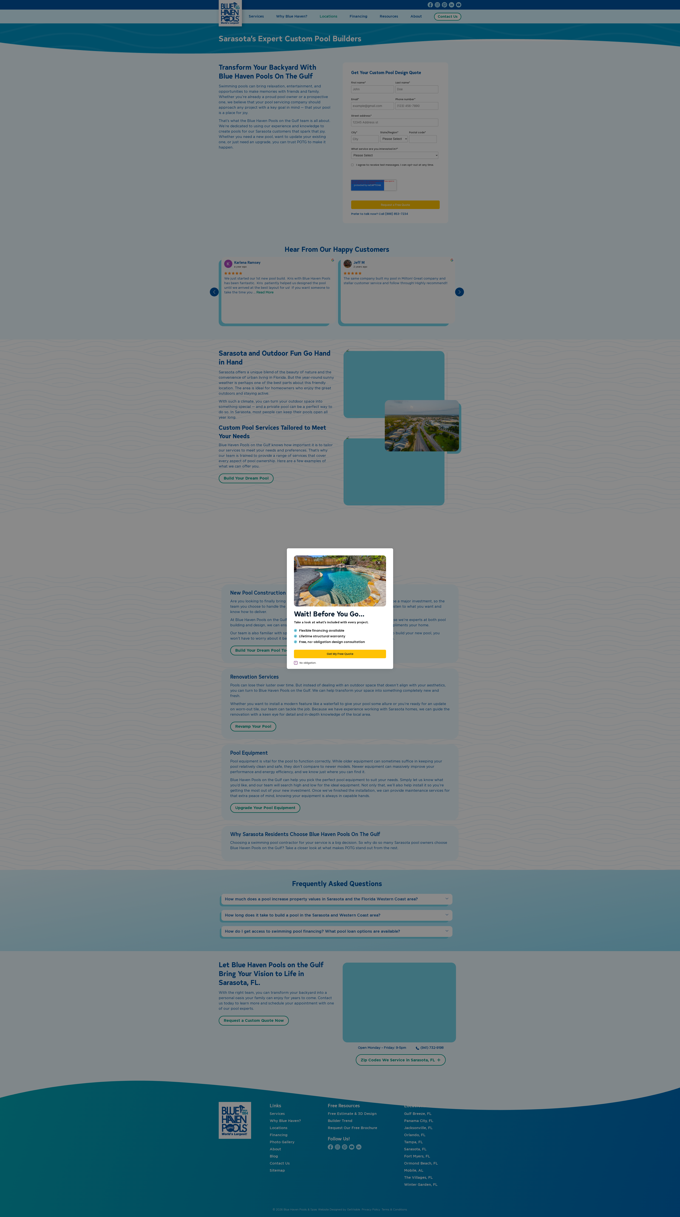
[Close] (379, 563)
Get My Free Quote (340, 654)
